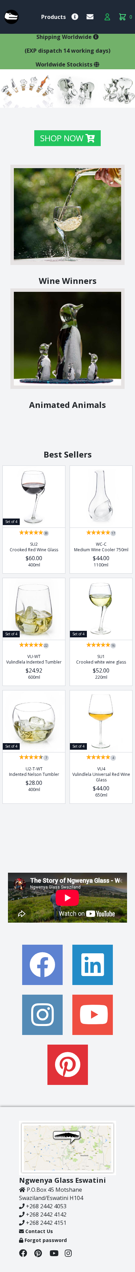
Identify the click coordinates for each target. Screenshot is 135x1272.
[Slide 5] (80, 99)
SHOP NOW (63, 138)
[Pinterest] (42, 1254)
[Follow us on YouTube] (93, 1015)
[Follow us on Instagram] (42, 1015)
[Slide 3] (63, 99)
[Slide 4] (72, 99)
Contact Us (38, 1231)
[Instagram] (72, 1254)
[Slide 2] (55, 99)
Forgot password (45, 1240)
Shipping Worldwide (64, 37)
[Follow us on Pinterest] (68, 1065)
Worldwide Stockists (65, 64)
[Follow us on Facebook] (42, 965)
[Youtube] (57, 1254)
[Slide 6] (88, 99)
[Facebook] (26, 1254)
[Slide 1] (47, 99)
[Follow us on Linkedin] (93, 965)
